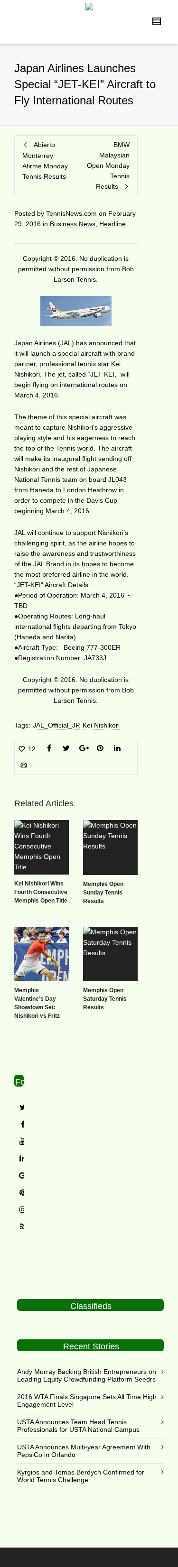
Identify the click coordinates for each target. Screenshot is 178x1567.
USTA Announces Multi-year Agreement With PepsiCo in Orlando (83, 1450)
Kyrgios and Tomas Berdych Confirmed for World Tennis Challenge (80, 1476)
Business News (72, 224)
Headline (112, 224)
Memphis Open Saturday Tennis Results (105, 999)
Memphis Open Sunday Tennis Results (103, 892)
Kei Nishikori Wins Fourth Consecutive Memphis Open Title (40, 892)
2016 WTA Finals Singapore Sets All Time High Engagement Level (87, 1400)
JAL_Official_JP (56, 725)
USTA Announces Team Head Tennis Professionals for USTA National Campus (78, 1425)
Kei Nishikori (101, 725)
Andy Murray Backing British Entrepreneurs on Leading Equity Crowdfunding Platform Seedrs (86, 1375)
